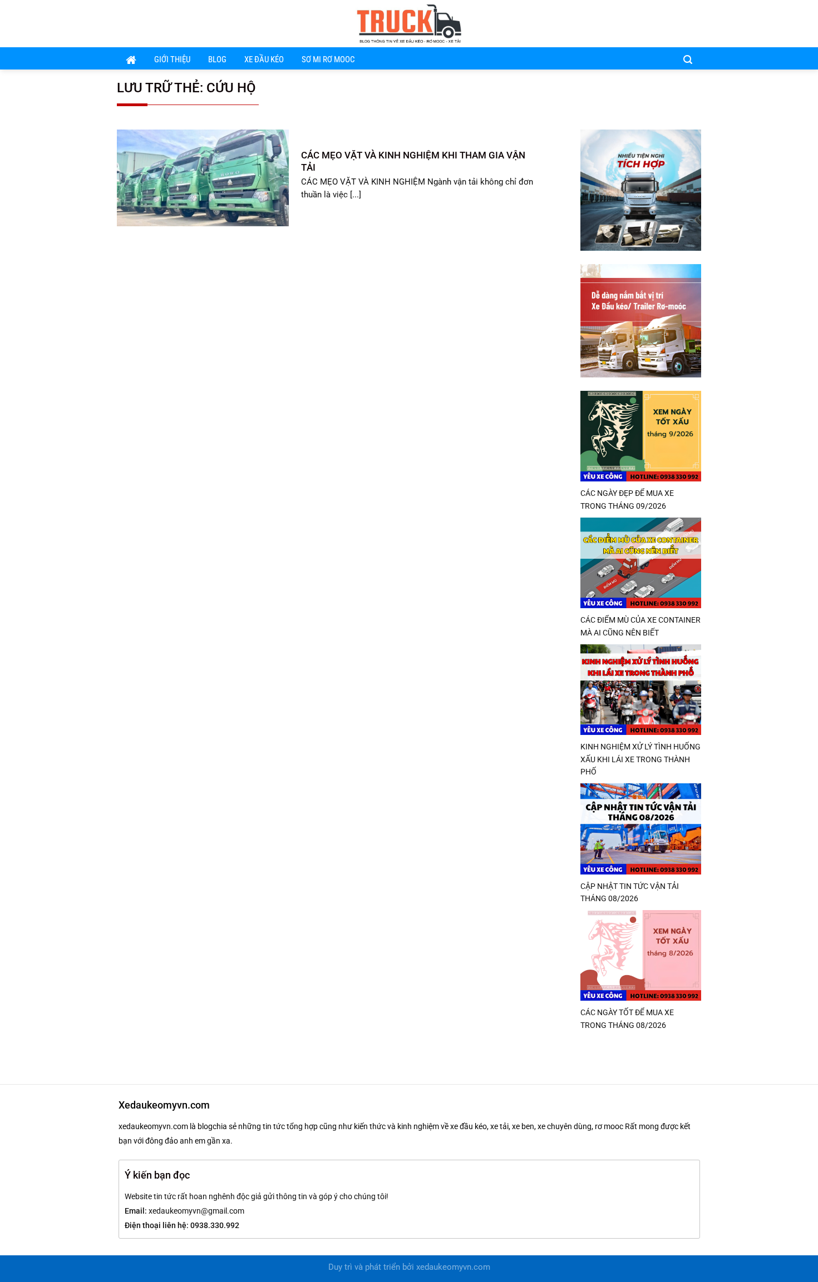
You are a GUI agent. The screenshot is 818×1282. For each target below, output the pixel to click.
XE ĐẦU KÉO (264, 59)
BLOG (217, 59)
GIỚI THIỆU (172, 59)
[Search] (687, 59)
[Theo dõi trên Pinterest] (693, 23)
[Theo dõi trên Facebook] (664, 23)
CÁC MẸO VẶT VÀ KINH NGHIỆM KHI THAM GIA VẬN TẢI (413, 161)
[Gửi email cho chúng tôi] (678, 23)
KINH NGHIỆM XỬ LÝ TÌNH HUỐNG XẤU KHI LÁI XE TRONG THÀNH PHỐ (640, 759)
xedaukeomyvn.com (453, 1267)
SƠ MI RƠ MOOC (328, 59)
